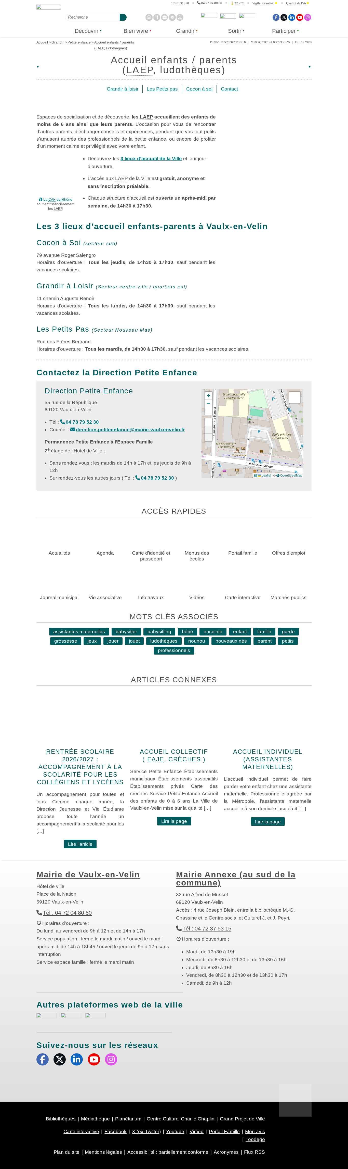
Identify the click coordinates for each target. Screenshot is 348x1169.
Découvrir (86, 31)
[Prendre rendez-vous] (148, 17)
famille (264, 631)
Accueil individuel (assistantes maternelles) (267, 759)
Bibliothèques (61, 1118)
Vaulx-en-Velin (48, 18)
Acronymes (226, 1152)
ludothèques (164, 641)
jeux (92, 641)
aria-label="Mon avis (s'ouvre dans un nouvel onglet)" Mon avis (46, 1018)
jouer (113, 641)
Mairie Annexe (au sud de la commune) (236, 878)
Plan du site (66, 1152)
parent (265, 641)
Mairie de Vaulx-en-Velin (88, 874)
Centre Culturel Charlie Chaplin (181, 1118)
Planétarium (128, 1118)
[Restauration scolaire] (156, 17)
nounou (196, 641)
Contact (229, 89)
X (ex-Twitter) (283, 17)
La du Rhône (57, 199)
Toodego (228, 17)
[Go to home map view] (208, 422)
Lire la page (174, 821)
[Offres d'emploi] (164, 17)
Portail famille (247, 17)
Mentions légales (103, 1152)
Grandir (185, 31)
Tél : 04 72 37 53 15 (206, 928)
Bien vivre (136, 31)
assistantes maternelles (79, 631)
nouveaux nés (231, 641)
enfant (240, 631)
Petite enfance (79, 42)
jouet (134, 641)
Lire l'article (80, 844)
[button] (250, 421)
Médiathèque (95, 1118)
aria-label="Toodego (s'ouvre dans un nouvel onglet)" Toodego (71, 1018)
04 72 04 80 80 (211, 3)
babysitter (126, 631)
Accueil (42, 42)
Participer (284, 31)
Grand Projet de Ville (242, 1118)
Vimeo (197, 1131)
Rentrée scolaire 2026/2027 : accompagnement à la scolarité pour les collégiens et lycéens (80, 767)
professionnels (174, 650)
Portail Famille (224, 1131)
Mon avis (209, 17)
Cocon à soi (199, 89)
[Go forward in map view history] (208, 430)
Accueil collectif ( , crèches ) (174, 755)
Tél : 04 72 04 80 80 (67, 913)
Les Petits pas (162, 89)
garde (288, 631)
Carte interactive (81, 1131)
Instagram (307, 17)
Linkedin (291, 17)
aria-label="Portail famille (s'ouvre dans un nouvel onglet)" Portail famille (95, 1018)
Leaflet (266, 475)
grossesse (65, 641)
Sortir (234, 31)
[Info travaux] (180, 17)
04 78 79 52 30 (82, 422)
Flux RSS (254, 1152)
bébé (187, 631)
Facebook (276, 17)
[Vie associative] (172, 17)
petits (288, 641)
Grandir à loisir (122, 89)
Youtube (299, 17)
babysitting (159, 631)
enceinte (213, 631)
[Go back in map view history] (208, 437)
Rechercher (123, 17)
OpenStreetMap (291, 475)
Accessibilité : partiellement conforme (167, 1152)
